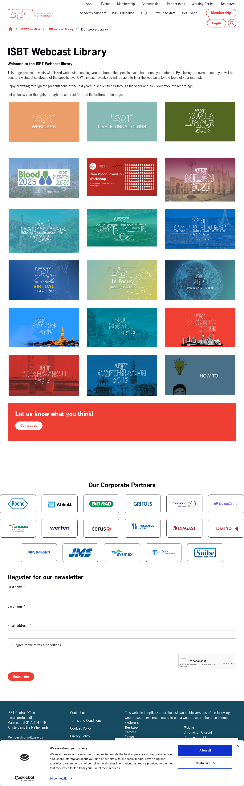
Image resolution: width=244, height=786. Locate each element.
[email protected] (20, 717)
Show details (58, 778)
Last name (16, 606)
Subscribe (21, 676)
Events (106, 4)
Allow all (205, 750)
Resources (228, 4)
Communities (151, 4)
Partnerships (176, 4)
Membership (126, 4)
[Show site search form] (232, 23)
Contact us (28, 425)
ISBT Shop (189, 13)
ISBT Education (123, 13)
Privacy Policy (80, 736)
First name (17, 587)
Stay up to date (164, 13)
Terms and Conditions (86, 720)
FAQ (144, 13)
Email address (19, 625)
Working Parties (203, 4)
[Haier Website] (39, 552)
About (90, 4)
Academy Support (93, 13)
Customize (203, 762)
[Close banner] (238, 746)
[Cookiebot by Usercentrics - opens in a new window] (24, 778)
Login (216, 23)
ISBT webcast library (60, 29)
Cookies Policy (81, 728)
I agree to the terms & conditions (37, 645)
